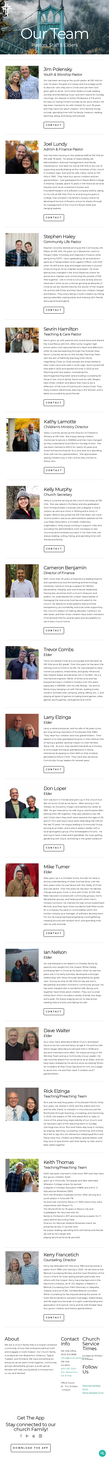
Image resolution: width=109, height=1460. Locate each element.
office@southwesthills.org (75, 1358)
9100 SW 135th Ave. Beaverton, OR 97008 (69, 1372)
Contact (54, 125)
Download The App (30, 1448)
